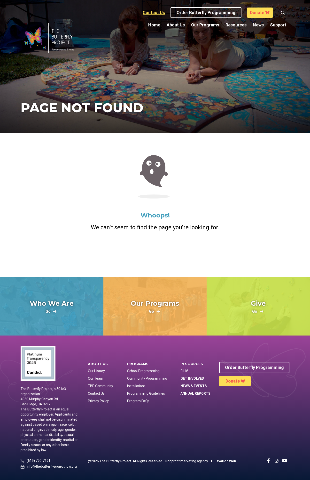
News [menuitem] (258, 24)
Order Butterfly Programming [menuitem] (254, 367)
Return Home (155, 251)
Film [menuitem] (184, 371)
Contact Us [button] (154, 12)
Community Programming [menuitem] (147, 378)
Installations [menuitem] (136, 386)
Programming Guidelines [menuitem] (146, 393)
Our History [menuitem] (96, 371)
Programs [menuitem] (137, 364)
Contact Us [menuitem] (96, 393)
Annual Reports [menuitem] (195, 393)
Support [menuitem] (278, 24)
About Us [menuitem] (176, 24)
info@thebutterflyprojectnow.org (52, 466)
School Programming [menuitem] (143, 371)
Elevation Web (225, 461)
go (48, 312)
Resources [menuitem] (236, 24)
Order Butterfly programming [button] (206, 12)
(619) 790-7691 (38, 461)
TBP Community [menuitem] (100, 386)
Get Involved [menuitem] (192, 378)
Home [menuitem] (154, 24)
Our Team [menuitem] (95, 378)
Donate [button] (257, 12)
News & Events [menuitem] (193, 386)
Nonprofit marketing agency (186, 461)
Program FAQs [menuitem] (138, 401)
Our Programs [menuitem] (205, 24)
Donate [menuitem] (232, 381)
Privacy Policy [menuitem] (98, 401)
